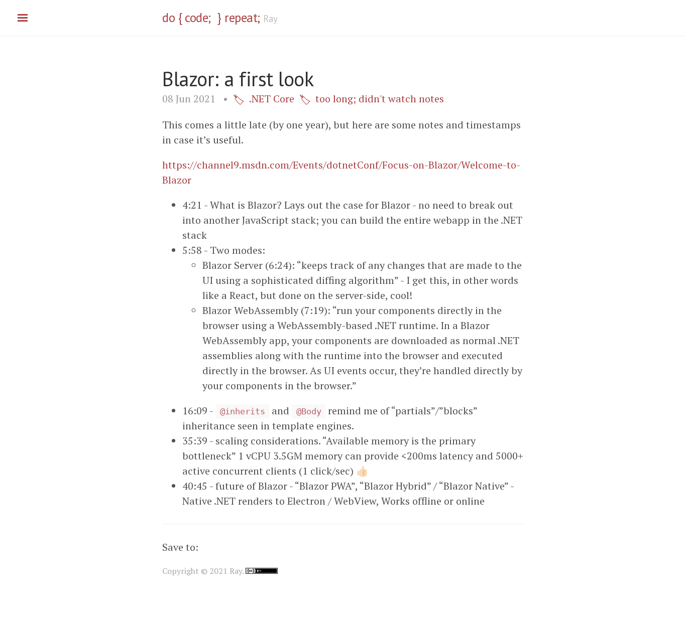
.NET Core (271, 98)
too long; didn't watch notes (379, 98)
